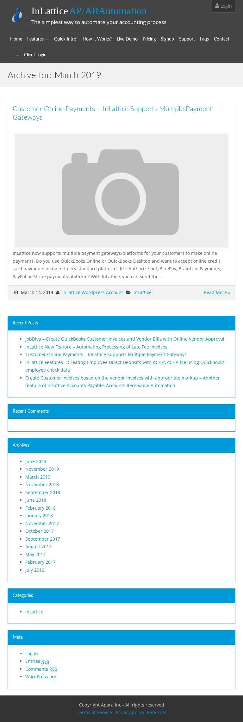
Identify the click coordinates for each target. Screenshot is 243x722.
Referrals (156, 712)
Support (187, 39)
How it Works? (97, 39)
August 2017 (38, 546)
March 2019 (37, 477)
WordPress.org (40, 677)
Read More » (217, 292)
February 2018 (40, 508)
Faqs (204, 39)
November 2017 (42, 523)
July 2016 (34, 570)
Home (16, 39)
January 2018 (39, 515)
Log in (31, 653)
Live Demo (127, 39)
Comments (41, 669)
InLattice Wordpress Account (92, 292)
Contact (221, 39)
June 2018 (35, 500)
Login (225, 6)
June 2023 (35, 461)
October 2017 (39, 531)
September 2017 (42, 539)
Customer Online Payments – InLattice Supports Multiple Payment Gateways (106, 354)
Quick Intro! (66, 39)
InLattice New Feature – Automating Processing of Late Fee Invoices (96, 347)
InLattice (89, 10)
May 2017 (35, 554)
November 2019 (42, 469)
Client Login (35, 55)
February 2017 (40, 562)
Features (35, 39)
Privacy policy (129, 712)
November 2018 (42, 484)
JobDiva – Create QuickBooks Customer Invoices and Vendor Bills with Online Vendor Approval (124, 339)
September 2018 (42, 492)
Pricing (149, 39)
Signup (167, 39)
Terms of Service (94, 712)
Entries (37, 661)
